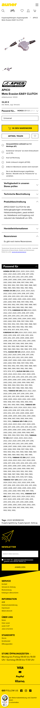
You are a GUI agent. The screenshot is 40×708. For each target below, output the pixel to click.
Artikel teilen (15, 136)
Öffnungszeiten (7, 644)
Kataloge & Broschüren (10, 592)
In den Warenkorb (22, 128)
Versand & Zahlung (9, 587)
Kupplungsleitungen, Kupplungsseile (15, 18)
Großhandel (6, 641)
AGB (3, 602)
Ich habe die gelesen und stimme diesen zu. (19, 560)
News (4, 620)
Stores (4, 638)
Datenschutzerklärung (9, 605)
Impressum (6, 608)
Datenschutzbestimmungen (23, 559)
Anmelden (20, 567)
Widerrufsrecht (7, 611)
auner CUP (6, 626)
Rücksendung (7, 590)
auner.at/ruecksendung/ (19, 252)
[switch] (5, 705)
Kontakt (4, 584)
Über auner (6, 623)
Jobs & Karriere (7, 629)
